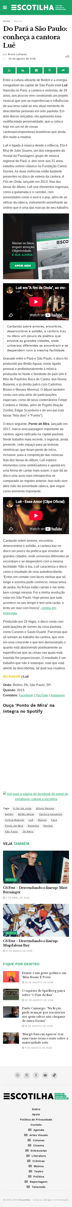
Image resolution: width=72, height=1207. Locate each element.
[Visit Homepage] (39, 7)
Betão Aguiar (26, 814)
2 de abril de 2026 (17, 897)
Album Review (45, 808)
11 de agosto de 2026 (38, 1047)
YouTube (41, 695)
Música (18, 21)
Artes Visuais (38, 1135)
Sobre (36, 1109)
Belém (9, 814)
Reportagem (38, 1181)
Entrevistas (39, 1150)
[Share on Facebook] (36, 70)
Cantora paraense (50, 814)
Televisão (39, 1186)
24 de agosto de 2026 (38, 982)
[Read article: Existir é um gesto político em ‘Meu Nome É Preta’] (11, 976)
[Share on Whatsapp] (9, 70)
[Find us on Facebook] (36, 1075)
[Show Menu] (5, 7)
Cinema (38, 1145)
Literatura (39, 1155)
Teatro (38, 1171)
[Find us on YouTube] (45, 1075)
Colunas (38, 1140)
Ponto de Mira (14, 825)
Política (38, 1176)
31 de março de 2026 (18, 950)
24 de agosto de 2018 (22, 58)
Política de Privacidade (36, 1119)
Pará (54, 820)
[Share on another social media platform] (63, 70)
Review (48, 825)
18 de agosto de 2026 (38, 1026)
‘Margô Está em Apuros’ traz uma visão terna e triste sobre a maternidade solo (45, 1038)
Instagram (58, 695)
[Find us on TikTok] (54, 1075)
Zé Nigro (28, 831)
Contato (36, 1124)
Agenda (38, 1129)
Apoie (36, 1114)
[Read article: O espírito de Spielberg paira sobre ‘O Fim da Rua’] (11, 994)
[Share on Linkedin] (23, 70)
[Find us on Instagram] (17, 1075)
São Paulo (11, 831)
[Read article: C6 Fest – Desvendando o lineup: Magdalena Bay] (36, 920)
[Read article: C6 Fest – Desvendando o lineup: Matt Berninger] (36, 867)
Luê (31, 820)
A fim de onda (22, 808)
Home (6, 21)
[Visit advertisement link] (36, 246)
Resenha (33, 825)
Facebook (26, 695)
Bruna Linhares (17, 54)
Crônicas (38, 1161)
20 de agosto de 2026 (38, 1000)
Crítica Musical (14, 820)
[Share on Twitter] (50, 70)
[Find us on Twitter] (27, 1075)
